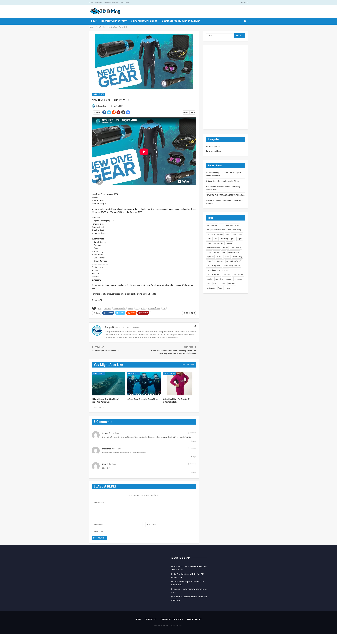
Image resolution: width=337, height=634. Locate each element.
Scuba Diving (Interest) (215, 261)
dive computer (237, 234)
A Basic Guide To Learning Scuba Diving (181, 21)
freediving (224, 239)
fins (216, 239)
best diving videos (232, 225)
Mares (225, 248)
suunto (228, 279)
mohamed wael (109, 449)
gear (164, 308)
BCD (221, 225)
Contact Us (98, 2)
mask (209, 252)
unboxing (231, 284)
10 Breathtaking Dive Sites (114, 21)
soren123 (177, 597)
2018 (99, 308)
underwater (211, 288)
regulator (210, 257)
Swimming (238, 279)
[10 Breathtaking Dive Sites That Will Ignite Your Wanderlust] (108, 383)
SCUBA (227, 257)
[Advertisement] (225, 87)
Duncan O (177, 589)
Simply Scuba (108, 433)
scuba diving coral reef (232, 266)
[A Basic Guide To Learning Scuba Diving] (144, 383)
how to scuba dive (213, 248)
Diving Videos (215, 151)
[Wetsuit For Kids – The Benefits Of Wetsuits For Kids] (179, 383)
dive (137, 308)
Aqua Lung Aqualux (119, 308)
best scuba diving (234, 230)
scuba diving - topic (214, 266)
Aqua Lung (107, 308)
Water (220, 288)
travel (215, 284)
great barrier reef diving (215, 243)
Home (91, 2)
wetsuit (228, 288)
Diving (143, 308)
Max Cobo (106, 464)
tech (208, 284)
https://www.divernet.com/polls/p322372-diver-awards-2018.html (170, 437)
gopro (239, 239)
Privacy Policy (124, 2)
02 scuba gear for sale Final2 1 (105, 350)
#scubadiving (212, 225)
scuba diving (237, 257)
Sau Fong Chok (179, 574)
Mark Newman (236, 248)
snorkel (209, 279)
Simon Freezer (179, 582)
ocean (216, 252)
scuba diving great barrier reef (217, 270)
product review (233, 252)
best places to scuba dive (216, 230)
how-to (229, 243)
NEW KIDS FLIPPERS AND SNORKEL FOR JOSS (225, 195)
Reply (194, 441)
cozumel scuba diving (215, 234)
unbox (223, 284)
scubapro (226, 275)
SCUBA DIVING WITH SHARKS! (144, 21)
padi (223, 252)
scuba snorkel (238, 275)
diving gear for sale (154, 308)
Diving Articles (98, 94)
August (130, 308)
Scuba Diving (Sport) (233, 261)
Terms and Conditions (111, 2)
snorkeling (219, 279)
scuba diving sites (213, 275)
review (219, 257)
